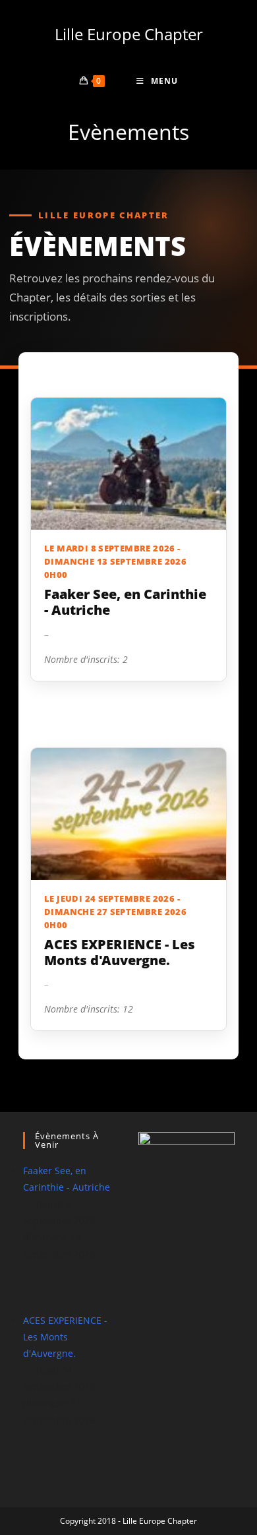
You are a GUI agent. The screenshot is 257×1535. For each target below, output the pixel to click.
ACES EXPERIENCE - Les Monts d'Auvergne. (119, 952)
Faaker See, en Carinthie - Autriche (125, 602)
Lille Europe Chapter (129, 34)
